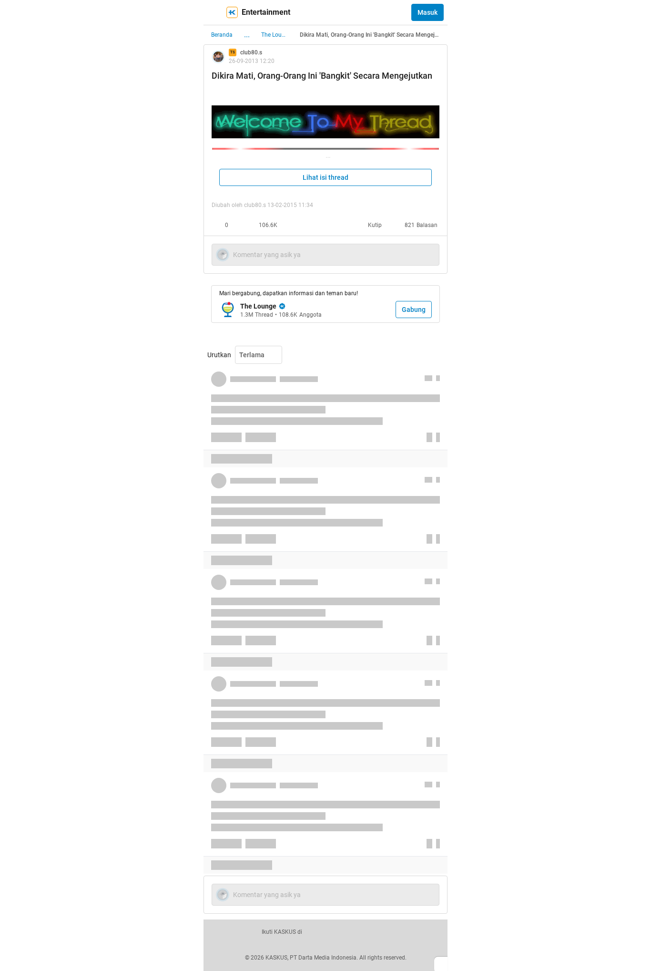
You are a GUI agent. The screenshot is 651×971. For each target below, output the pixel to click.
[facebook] (316, 932)
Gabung (414, 309)
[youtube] (379, 932)
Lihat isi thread (325, 177)
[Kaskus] (232, 12)
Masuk (427, 12)
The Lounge (274, 34)
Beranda (222, 34)
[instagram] (358, 932)
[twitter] (337, 932)
